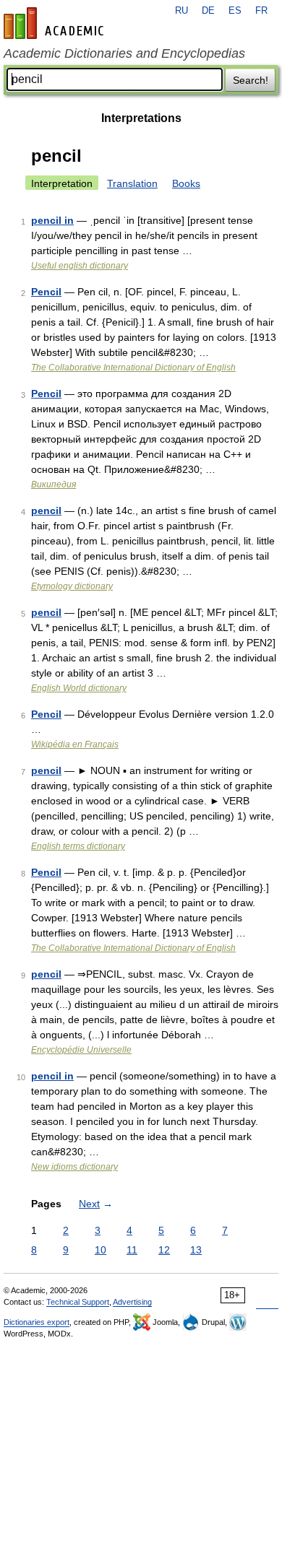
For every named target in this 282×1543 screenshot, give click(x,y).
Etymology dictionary (72, 586)
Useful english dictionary (79, 266)
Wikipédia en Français (75, 744)
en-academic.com (56, 23)
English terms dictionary (78, 846)
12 (164, 1250)
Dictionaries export (36, 1322)
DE (208, 11)
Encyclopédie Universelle (81, 1050)
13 (196, 1250)
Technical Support (77, 1302)
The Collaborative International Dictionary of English (133, 367)
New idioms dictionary (74, 1167)
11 (132, 1250)
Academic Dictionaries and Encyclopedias (124, 53)
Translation (132, 183)
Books (186, 183)
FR (261, 11)
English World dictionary (79, 688)
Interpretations (141, 118)
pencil (46, 510)
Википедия (53, 484)
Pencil (46, 291)
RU (181, 11)
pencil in (52, 220)
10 (100, 1250)
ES (235, 11)
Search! (250, 80)
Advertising (132, 1302)
